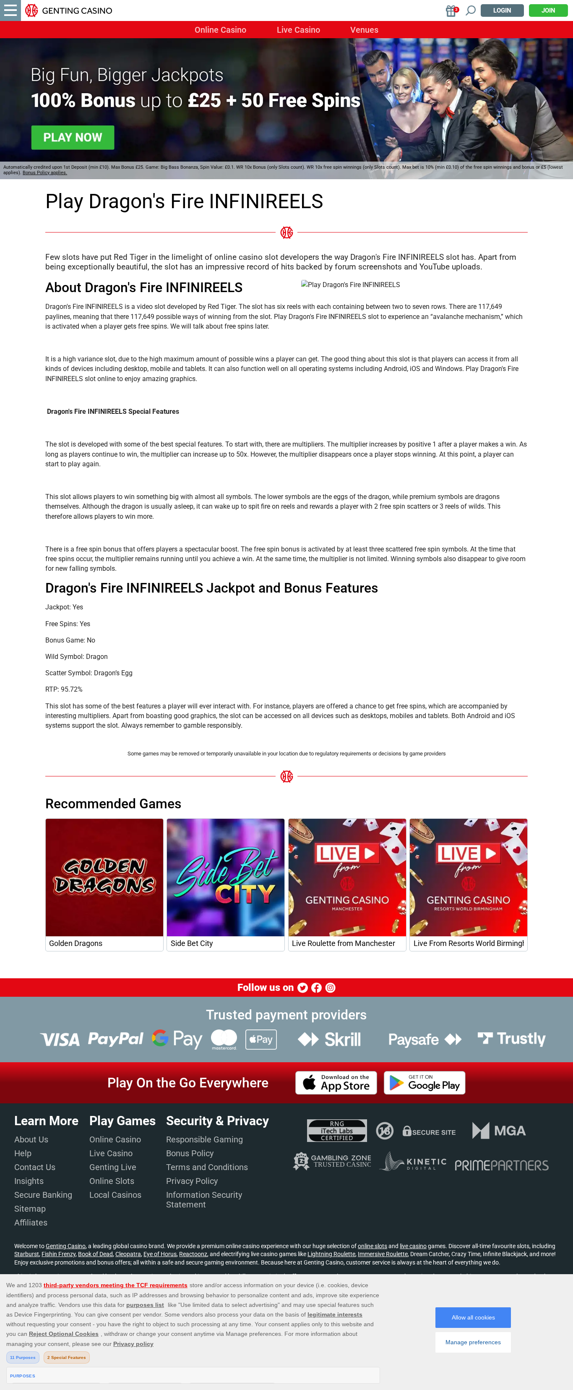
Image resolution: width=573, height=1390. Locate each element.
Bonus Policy (190, 1153)
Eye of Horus (160, 1254)
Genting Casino (66, 1246)
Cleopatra (128, 1254)
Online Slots (111, 1181)
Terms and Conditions (207, 1167)
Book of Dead (95, 1254)
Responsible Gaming (204, 1139)
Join (548, 10)
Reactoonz (193, 1254)
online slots (372, 1246)
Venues (364, 30)
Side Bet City (192, 943)
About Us (31, 1139)
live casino (413, 1246)
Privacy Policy (192, 1181)
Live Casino (298, 30)
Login (502, 10)
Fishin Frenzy (59, 1254)
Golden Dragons (75, 943)
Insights (29, 1181)
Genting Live (112, 1167)
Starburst (26, 1254)
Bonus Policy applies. (45, 172)
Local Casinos (115, 1195)
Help (22, 1153)
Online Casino (220, 30)
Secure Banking (43, 1195)
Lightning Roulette (331, 1254)
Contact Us (34, 1167)
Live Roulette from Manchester (343, 943)
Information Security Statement (204, 1200)
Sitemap (30, 1209)
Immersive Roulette (383, 1254)
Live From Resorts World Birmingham (469, 943)
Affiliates (30, 1223)
